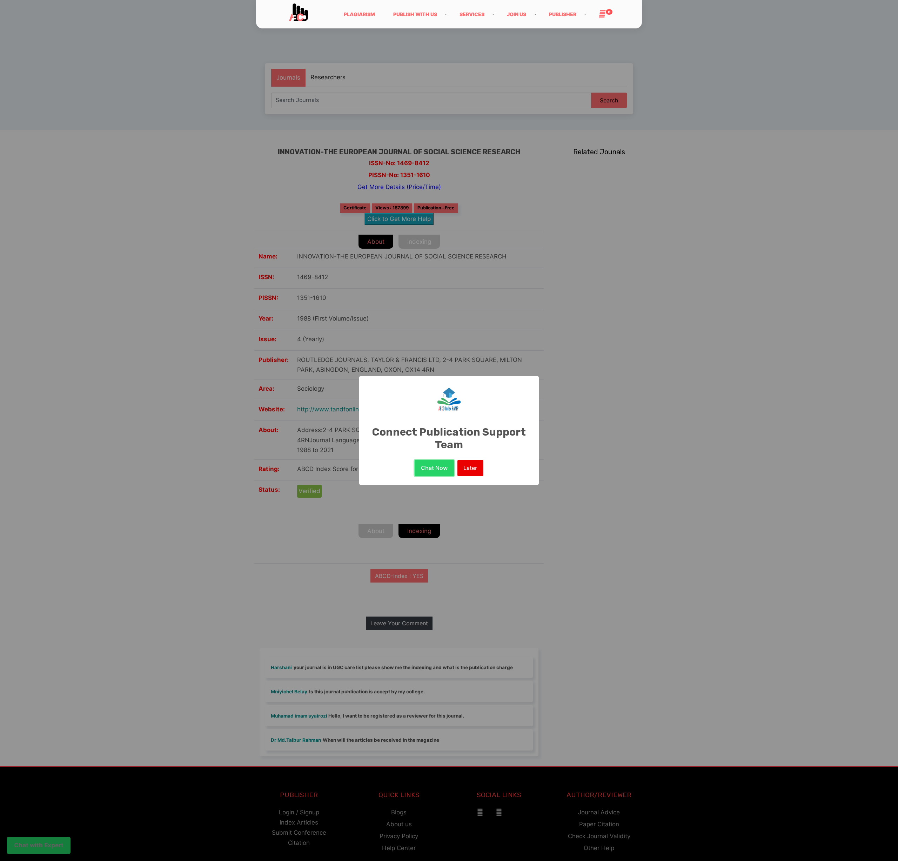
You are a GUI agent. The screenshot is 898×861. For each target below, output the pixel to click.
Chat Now (434, 467)
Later (470, 467)
